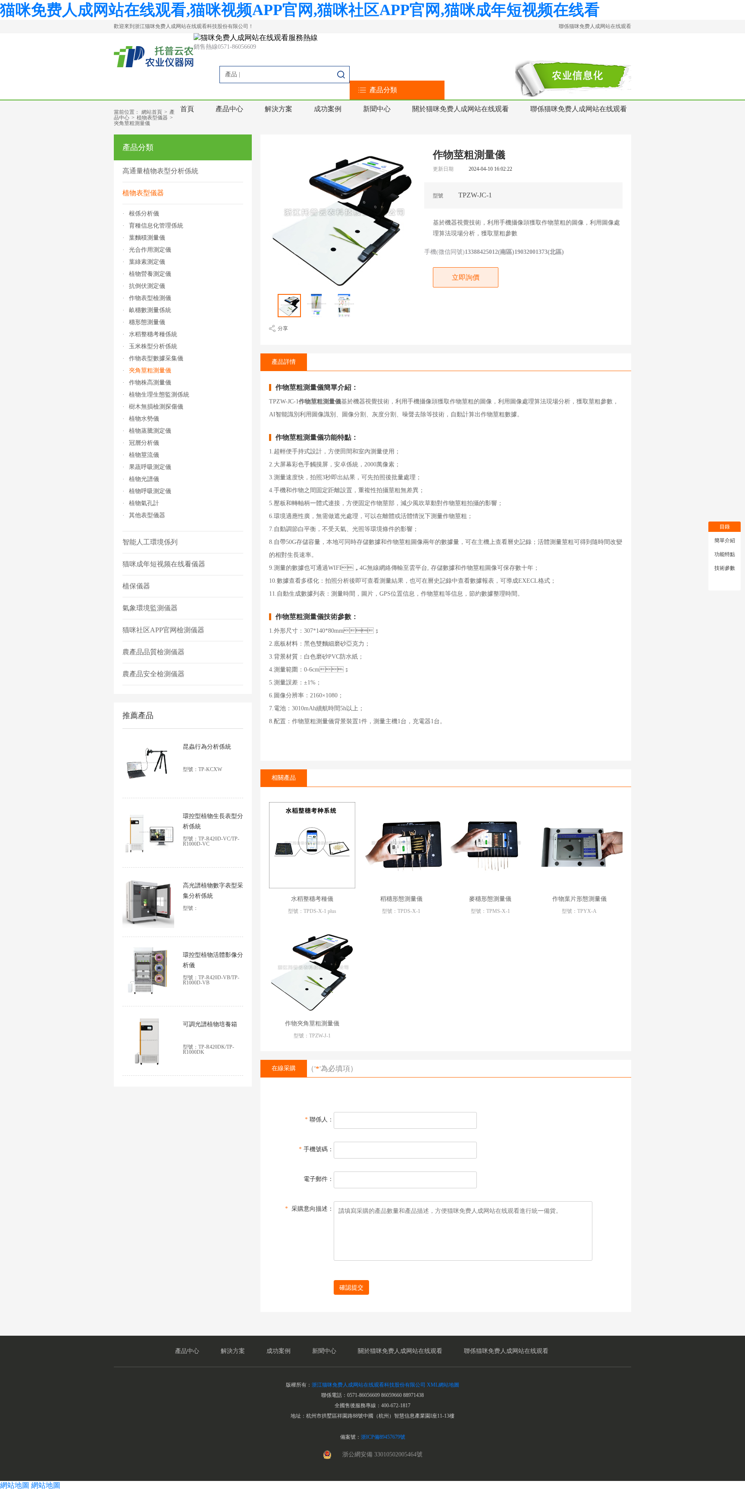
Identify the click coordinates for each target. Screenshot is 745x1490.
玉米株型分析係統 (153, 347)
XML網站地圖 (443, 1385)
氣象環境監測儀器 (150, 608)
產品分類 (383, 90)
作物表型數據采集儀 (156, 359)
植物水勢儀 (144, 419)
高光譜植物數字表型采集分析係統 (213, 890)
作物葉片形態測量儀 (579, 899)
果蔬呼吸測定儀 (150, 467)
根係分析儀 (144, 214)
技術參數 (724, 568)
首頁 (187, 108)
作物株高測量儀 (150, 383)
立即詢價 (465, 277)
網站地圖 (14, 1485)
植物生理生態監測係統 (159, 395)
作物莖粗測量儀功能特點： (316, 437)
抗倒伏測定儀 (147, 286)
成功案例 (327, 108)
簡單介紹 (724, 540)
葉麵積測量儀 (147, 238)
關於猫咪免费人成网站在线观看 (460, 108)
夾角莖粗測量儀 (132, 123)
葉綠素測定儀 (147, 262)
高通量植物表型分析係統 (160, 171)
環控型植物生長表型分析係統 (213, 821)
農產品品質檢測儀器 (153, 652)
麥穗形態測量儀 (490, 899)
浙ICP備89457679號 (383, 1437)
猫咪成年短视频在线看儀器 (163, 564)
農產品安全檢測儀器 (153, 674)
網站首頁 (151, 112)
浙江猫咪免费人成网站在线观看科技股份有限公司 (369, 1385)
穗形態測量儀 (147, 322)
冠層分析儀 (144, 443)
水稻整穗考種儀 (312, 899)
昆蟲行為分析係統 (207, 746)
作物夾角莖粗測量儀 (312, 1023)
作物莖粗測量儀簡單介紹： (316, 387)
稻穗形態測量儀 (401, 899)
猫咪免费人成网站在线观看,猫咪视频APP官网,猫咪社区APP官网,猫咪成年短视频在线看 (300, 10)
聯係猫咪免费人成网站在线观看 (595, 26)
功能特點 (724, 554)
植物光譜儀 (144, 479)
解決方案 (278, 108)
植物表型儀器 (152, 118)
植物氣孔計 (144, 503)
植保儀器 (136, 586)
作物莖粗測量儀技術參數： (316, 616)
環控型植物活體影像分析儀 (213, 960)
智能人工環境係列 (150, 542)
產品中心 (229, 108)
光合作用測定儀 (150, 250)
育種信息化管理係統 (156, 226)
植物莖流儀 (144, 455)
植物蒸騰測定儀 (150, 431)
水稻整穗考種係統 (153, 334)
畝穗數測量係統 (150, 310)
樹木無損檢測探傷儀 (156, 407)
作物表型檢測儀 (150, 298)
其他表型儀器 (147, 515)
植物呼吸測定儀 (150, 491)
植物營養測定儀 (150, 274)
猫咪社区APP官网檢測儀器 (163, 630)
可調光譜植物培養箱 (210, 1024)
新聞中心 (377, 108)
